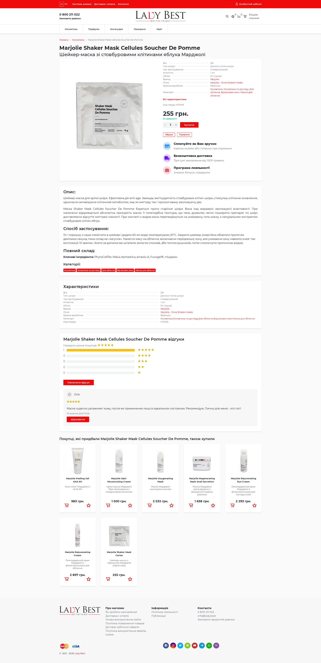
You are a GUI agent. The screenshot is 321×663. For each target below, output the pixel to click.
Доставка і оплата (104, 4)
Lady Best (79, 653)
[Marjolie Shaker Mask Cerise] (119, 536)
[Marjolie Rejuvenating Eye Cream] (243, 462)
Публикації (158, 615)
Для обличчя (108, 270)
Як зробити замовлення (121, 612)
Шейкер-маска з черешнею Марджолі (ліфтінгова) (119, 563)
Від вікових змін (230, 92)
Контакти (123, 4)
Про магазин (114, 608)
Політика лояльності (164, 612)
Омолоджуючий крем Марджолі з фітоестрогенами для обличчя (78, 564)
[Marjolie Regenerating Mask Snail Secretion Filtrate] (202, 462)
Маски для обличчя (145, 270)
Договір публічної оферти (122, 627)
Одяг (159, 29)
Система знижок (81, 4)
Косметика (71, 29)
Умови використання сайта (123, 619)
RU (66, 4)
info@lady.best (207, 615)
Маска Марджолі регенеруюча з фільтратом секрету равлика (202, 490)
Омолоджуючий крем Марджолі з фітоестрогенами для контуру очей (243, 490)
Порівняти (184, 134)
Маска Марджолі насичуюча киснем (160, 488)
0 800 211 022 (69, 14)
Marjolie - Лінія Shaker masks (226, 82)
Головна (63, 39)
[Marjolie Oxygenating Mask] (160, 462)
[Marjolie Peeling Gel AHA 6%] (77, 462)
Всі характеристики (174, 99)
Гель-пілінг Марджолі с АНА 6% (77, 488)
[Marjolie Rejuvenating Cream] (77, 536)
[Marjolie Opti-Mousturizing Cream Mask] (119, 462)
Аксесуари (116, 29)
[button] (88, 505)
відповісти (78, 419)
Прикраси (140, 29)
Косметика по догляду (236, 89)
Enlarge (111, 108)
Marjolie (214, 79)
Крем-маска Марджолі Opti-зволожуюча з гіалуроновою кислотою (119, 489)
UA (61, 4)
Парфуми (93, 29)
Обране (169, 134)
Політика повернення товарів (124, 623)
